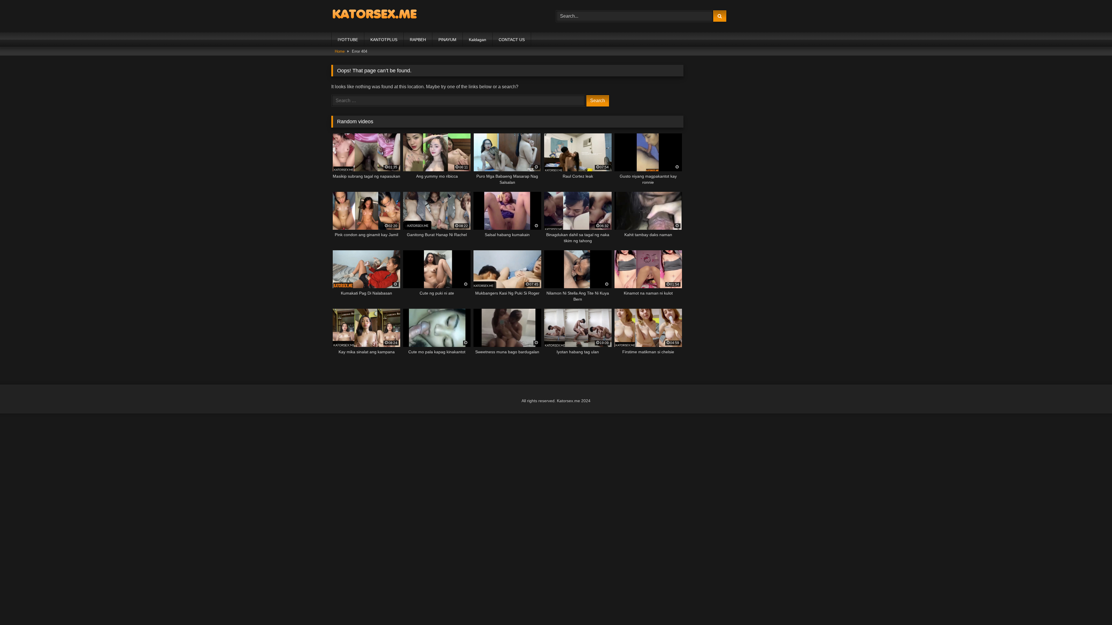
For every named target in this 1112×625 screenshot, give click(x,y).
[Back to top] (1094, 607)
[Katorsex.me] (374, 15)
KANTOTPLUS (383, 39)
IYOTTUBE (348, 39)
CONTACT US (512, 39)
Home (340, 51)
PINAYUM (447, 39)
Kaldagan (477, 39)
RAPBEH (418, 39)
